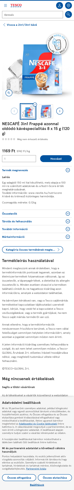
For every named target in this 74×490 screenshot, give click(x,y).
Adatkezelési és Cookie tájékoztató (38, 423)
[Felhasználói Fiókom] (59, 5)
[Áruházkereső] (68, 5)
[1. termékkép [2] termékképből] (37, 65)
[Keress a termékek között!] (68, 14)
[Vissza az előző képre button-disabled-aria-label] (14, 111)
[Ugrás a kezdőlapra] (16, 5)
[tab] (28, 111)
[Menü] (5, 5)
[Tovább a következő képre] (59, 111)
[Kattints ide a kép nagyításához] (9, 92)
